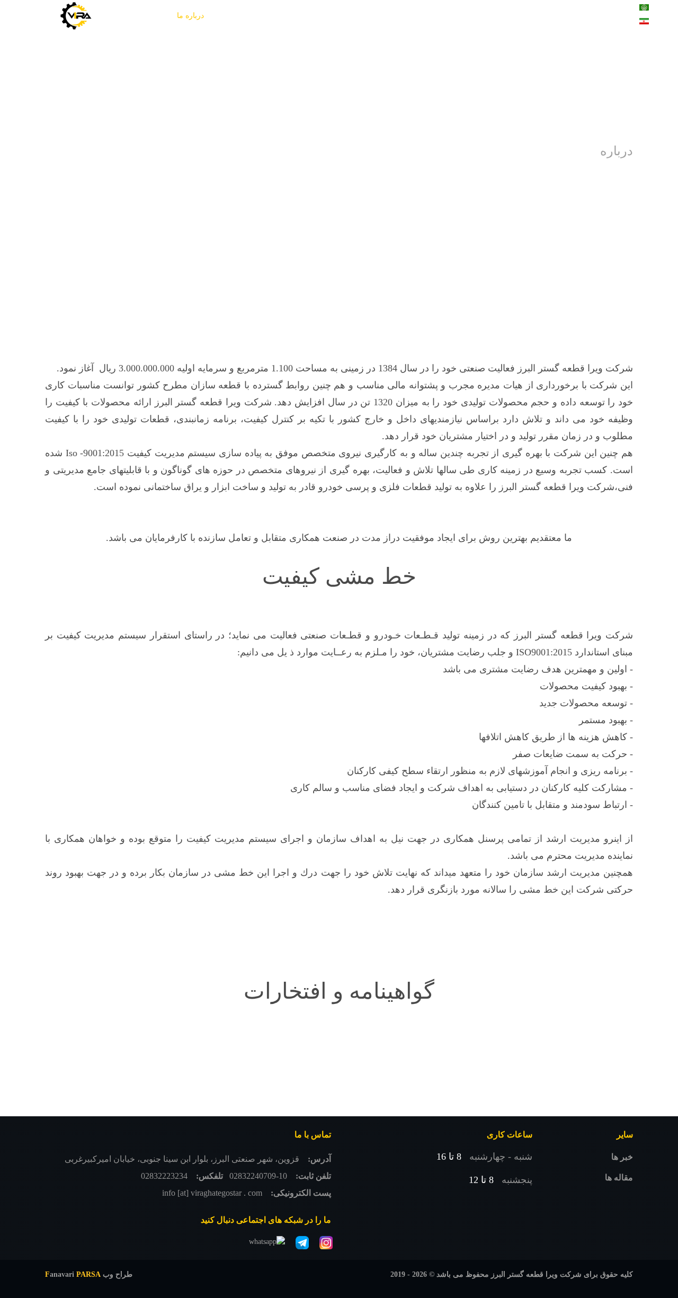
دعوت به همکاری (246, 16)
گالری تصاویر (439, 16)
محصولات (500, 16)
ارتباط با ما (528, 47)
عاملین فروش (310, 16)
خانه (538, 16)
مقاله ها (619, 1177)
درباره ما (190, 16)
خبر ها (622, 1156)
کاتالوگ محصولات (375, 16)
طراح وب (88, 1274)
